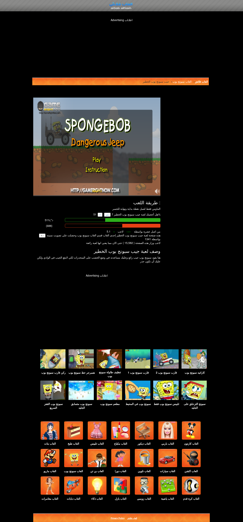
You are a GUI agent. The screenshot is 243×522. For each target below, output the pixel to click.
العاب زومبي (144, 498)
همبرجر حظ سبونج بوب (82, 372)
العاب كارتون (191, 443)
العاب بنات (50, 443)
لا (100, 214)
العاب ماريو (50, 471)
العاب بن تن (97, 471)
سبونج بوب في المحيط (138, 404)
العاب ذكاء (97, 498)
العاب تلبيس (97, 443)
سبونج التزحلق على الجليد (195, 405)
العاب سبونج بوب (182, 81)
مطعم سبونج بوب (110, 404)
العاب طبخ (73, 443)
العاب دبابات (73, 498)
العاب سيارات (167, 471)
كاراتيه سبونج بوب (195, 372)
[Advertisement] (125, 45)
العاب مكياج (120, 443)
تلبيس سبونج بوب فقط (166, 404)
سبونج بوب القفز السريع (53, 405)
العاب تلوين (144, 471)
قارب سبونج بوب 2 (166, 372)
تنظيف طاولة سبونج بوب (110, 374)
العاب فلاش (201, 81)
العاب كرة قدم (191, 498)
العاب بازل (120, 498)
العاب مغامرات (50, 498)
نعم (107, 214)
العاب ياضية (167, 498)
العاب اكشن (191, 471)
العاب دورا (120, 471)
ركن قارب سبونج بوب (53, 372)
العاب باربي (167, 443)
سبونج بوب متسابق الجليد (81, 405)
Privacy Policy (118, 518)
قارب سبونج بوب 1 (138, 372)
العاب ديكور (144, 443)
